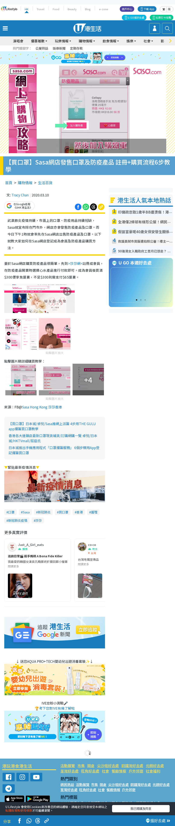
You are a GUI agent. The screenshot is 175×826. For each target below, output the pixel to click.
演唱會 (18, 40)
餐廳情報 (119, 771)
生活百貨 (45, 182)
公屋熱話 (41, 48)
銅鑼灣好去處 (132, 765)
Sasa (26, 512)
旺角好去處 (90, 771)
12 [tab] (99, 58)
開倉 (91, 765)
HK (26, 9)
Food (56, 9)
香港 (79, 512)
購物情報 (25, 182)
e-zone (103, 9)
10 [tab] (91, 58)
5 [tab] (95, 53)
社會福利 (153, 771)
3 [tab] (86, 53)
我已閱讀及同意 (140, 808)
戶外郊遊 (136, 771)
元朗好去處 (155, 765)
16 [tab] (93, 63)
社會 (105, 771)
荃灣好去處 (69, 771)
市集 (81, 765)
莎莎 (38, 520)
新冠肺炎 (44, 512)
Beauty (72, 9)
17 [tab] (97, 63)
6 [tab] (99, 53)
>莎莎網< (75, 263)
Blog (88, 9)
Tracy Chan (20, 194)
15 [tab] (88, 63)
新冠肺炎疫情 (17, 520)
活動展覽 (67, 765)
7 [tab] (78, 58)
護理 (94, 512)
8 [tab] (82, 58)
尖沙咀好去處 (108, 765)
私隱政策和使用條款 (18, 810)
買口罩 (63, 512)
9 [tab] (86, 58)
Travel (40, 9)
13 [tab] (80, 63)
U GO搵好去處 (136, 17)
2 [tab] (82, 53)
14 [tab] (84, 63)
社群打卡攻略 (163, 17)
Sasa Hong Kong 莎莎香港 (42, 406)
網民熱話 (67, 784)
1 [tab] (78, 53)
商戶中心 (127, 9)
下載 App (149, 9)
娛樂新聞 (59, 48)
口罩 (11, 512)
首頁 (8, 182)
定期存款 (76, 48)
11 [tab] (95, 58)
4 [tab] (91, 53)
